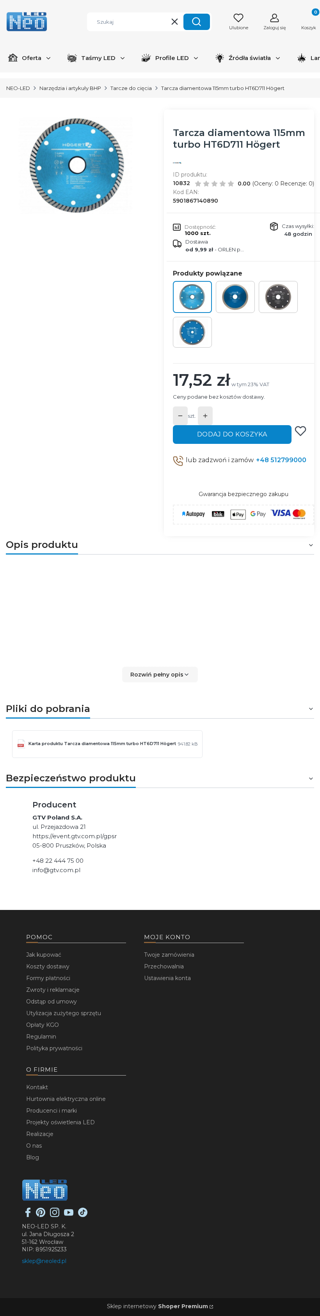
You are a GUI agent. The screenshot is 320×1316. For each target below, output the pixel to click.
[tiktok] (82, 1215)
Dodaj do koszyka (232, 434)
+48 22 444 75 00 (58, 860)
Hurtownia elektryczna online (66, 1098)
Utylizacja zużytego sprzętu (63, 1013)
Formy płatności (48, 978)
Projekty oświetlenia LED (60, 1122)
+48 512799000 (281, 460)
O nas (34, 1145)
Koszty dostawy (47, 966)
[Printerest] (40, 1215)
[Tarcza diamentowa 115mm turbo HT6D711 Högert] (192, 297)
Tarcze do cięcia (131, 88)
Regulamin (41, 1036)
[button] (196, 22)
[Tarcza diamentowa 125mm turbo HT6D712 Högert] (278, 297)
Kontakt (37, 1087)
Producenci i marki (51, 1110)
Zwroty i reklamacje (53, 989)
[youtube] (68, 1215)
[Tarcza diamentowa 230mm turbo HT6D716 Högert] (192, 332)
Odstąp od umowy (51, 1001)
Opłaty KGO (42, 1024)
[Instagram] (54, 1215)
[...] (78, 165)
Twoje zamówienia (169, 954)
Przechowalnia (164, 966)
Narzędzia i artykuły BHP (70, 88)
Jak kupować (43, 954)
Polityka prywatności (54, 1048)
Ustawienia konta (167, 978)
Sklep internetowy (157, 1306)
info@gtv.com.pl (56, 870)
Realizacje (39, 1134)
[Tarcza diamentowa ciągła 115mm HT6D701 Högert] (235, 297)
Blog (32, 1157)
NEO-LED (18, 88)
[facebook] (28, 1215)
